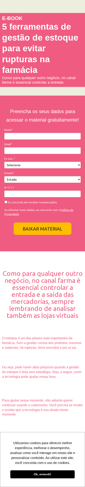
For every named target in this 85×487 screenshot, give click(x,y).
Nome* (8, 130)
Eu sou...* (9, 158)
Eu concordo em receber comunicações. (32, 202)
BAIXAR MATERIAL (42, 228)
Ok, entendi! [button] (42, 474)
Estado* (9, 173)
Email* (8, 144)
